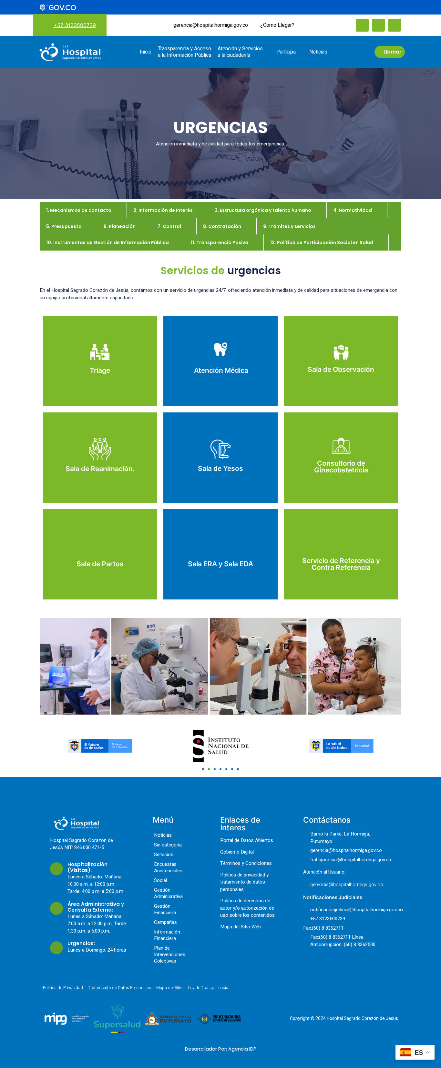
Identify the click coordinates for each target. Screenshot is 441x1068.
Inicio (145, 52)
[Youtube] (394, 25)
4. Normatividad (352, 210)
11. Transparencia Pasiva (219, 242)
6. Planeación (120, 226)
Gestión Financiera (165, 909)
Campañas (165, 922)
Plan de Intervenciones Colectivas (169, 954)
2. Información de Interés (163, 210)
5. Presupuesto (64, 226)
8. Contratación (222, 226)
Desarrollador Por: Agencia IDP (220, 1048)
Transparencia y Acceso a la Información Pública (184, 52)
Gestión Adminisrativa (168, 893)
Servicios (163, 854)
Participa (286, 52)
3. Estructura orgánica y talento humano (263, 210)
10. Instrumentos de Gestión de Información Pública (107, 242)
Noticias (318, 52)
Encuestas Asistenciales (168, 867)
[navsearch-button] (309, 24)
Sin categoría (168, 844)
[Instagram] (378, 25)
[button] (46, 747)
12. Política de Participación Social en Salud (321, 242)
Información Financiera (167, 935)
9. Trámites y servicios (289, 226)
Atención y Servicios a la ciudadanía (240, 52)
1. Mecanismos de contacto (78, 210)
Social (160, 880)
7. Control (169, 226)
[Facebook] (362, 25)
